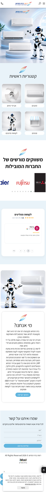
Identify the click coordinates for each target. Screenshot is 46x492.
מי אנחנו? (23, 325)
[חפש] (39, 3)
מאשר (23, 488)
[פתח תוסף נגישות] (43, 470)
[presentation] (43, 182)
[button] (33, 191)
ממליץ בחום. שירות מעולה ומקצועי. (29, 235)
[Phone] (2, 3)
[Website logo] (21, 4)
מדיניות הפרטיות (30, 484)
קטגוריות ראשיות (23, 76)
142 (14, 251)
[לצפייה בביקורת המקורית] (27, 229)
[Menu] (44, 3)
